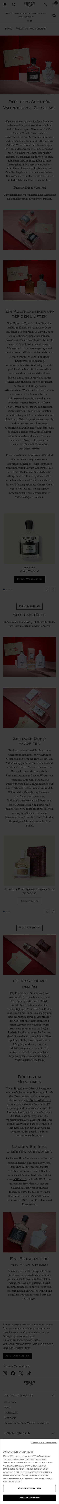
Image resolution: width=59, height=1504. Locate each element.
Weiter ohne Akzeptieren (44, 1443)
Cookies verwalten (29, 1489)
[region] (29, 1471)
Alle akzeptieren (29, 1498)
